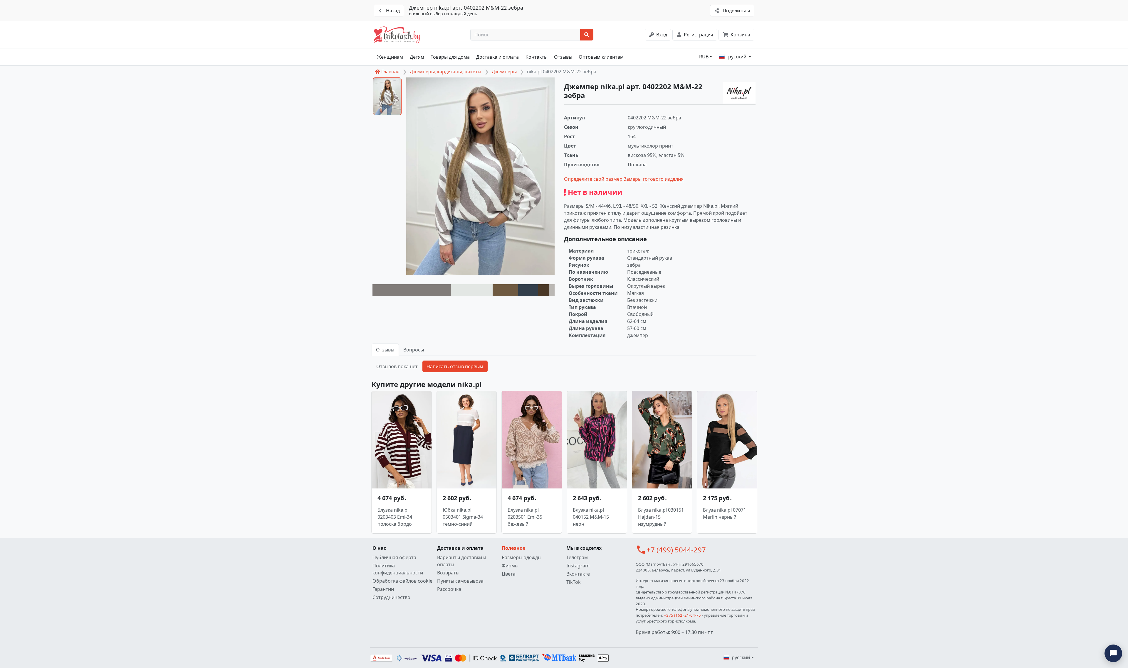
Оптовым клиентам (601, 57)
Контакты (537, 57)
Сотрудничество (391, 597)
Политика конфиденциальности (397, 569)
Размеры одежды (521, 557)
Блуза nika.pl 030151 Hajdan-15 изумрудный (661, 517)
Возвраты (448, 572)
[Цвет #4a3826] (543, 290)
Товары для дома (450, 57)
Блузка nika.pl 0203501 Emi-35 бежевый (525, 517)
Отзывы (563, 57)
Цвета (509, 574)
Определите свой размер (593, 179)
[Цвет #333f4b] (528, 290)
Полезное (513, 548)
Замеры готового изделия (654, 179)
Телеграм (577, 557)
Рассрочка (449, 589)
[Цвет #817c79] (411, 290)
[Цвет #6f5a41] (505, 290)
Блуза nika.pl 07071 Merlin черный (724, 513)
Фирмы (510, 565)
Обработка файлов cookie (402, 581)
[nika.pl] (739, 93)
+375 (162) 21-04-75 (682, 615)
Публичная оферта (394, 557)
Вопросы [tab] (413, 349)
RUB (704, 56)
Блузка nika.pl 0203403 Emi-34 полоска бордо (394, 517)
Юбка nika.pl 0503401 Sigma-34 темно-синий (463, 517)
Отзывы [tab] (385, 349)
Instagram (578, 565)
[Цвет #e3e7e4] (472, 290)
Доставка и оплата (497, 57)
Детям (417, 57)
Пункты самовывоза (460, 581)
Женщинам (390, 57)
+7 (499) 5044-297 (676, 549)
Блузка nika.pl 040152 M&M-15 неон (591, 517)
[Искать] (586, 34)
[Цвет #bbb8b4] (552, 290)
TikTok (573, 582)
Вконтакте (578, 574)
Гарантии (383, 589)
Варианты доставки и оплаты (461, 561)
